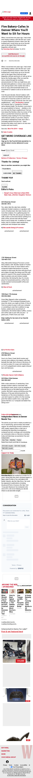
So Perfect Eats (8, 350)
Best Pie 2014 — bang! (15, 129)
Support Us (24, 13)
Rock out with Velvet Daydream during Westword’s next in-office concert (16, 18)
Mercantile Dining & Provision (13, 228)
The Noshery (19, 102)
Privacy (24, 158)
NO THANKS (17, 173)
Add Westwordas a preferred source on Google (13, 55)
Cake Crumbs (7, 132)
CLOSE (4, 187)
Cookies (16, 765)
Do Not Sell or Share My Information (16, 775)
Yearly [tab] (19, 440)
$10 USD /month (7, 446)
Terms (18, 158)
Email (3, 150)
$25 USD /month (20, 446)
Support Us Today (7, 453)
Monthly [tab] (12, 440)
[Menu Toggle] (1, 13)
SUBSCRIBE (7, 173)
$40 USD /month (7, 448)
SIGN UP (6, 155)
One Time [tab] (5, 440)
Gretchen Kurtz (8, 49)
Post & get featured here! (12, 631)
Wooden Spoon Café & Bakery (13, 375)
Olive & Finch (7, 287)
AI (29, 765)
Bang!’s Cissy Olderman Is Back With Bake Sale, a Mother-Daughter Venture (17, 194)
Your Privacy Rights (18, 767)
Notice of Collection (8, 158)
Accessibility (23, 765)
